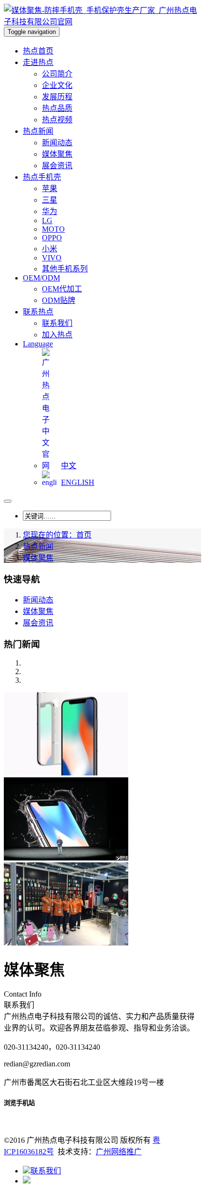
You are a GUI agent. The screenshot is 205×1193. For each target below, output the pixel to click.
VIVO (52, 258)
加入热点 (57, 335)
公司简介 (57, 74)
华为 (49, 211)
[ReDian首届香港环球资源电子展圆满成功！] (66, 943)
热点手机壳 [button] (42, 177)
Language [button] (38, 344)
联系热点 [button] (38, 312)
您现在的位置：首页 (57, 535)
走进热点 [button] (38, 62)
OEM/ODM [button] (41, 278)
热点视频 (57, 120)
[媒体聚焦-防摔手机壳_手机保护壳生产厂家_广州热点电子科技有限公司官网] (102, 22)
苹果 (49, 188)
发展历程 (57, 97)
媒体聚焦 (57, 154)
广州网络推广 (119, 1152)
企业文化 (57, 85)
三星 (49, 200)
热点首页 (38, 51)
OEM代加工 (62, 289)
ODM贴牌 (58, 300)
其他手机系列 (65, 269)
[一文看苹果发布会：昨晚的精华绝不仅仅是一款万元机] (66, 858)
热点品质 (57, 108)
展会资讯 (57, 165)
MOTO (53, 229)
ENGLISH (77, 482)
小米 (49, 249)
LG (47, 220)
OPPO (52, 238)
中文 (68, 466)
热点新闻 (38, 546)
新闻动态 (57, 143)
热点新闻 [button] (38, 131)
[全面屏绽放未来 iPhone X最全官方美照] (66, 773)
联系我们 (57, 323)
